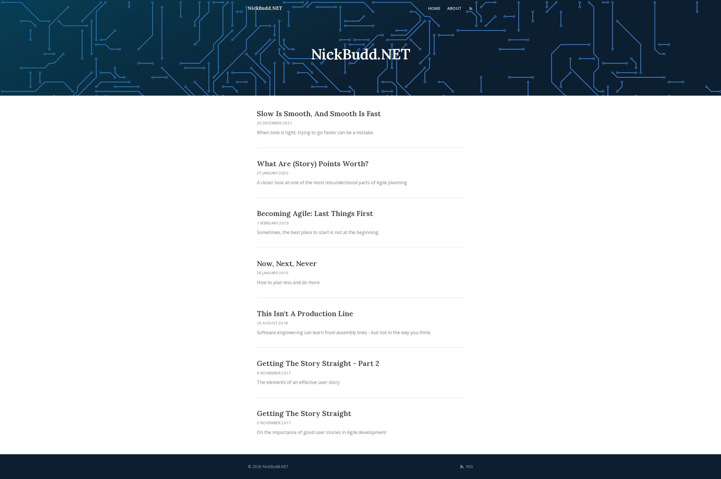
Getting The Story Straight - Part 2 (318, 363)
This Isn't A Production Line (305, 313)
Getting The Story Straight (304, 413)
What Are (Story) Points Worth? (312, 163)
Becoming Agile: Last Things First (315, 213)
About (454, 8)
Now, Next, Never (287, 263)
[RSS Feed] (471, 8)
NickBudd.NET (265, 8)
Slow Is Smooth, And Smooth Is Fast (319, 113)
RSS (469, 466)
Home (434, 8)
